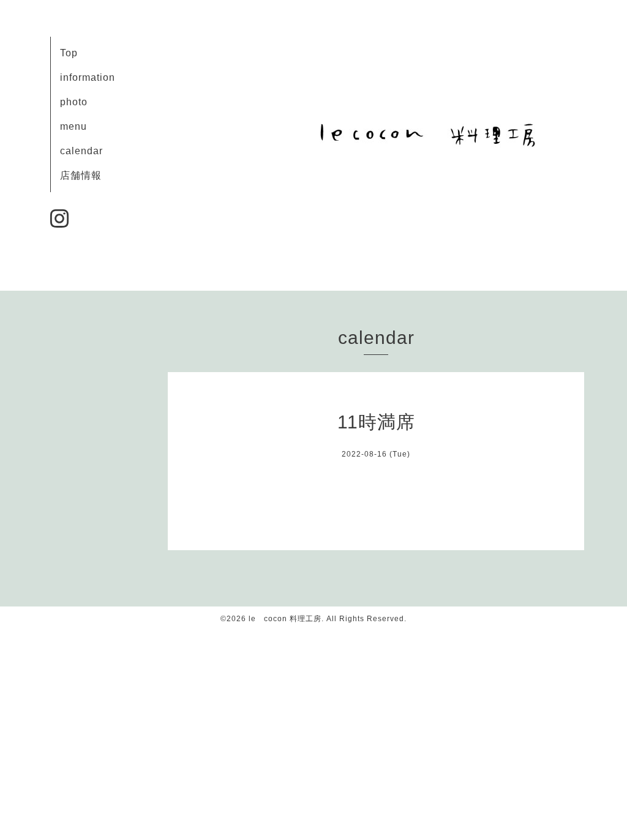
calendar (81, 151)
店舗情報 (81, 175)
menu (73, 126)
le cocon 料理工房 (285, 618)
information (87, 77)
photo (74, 102)
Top (69, 53)
